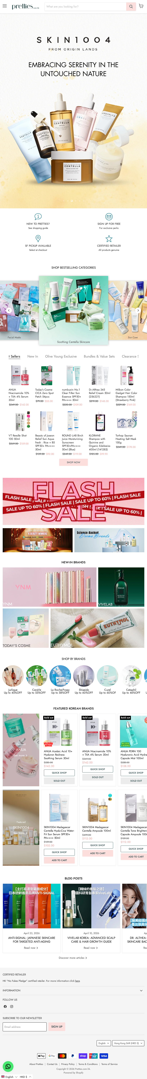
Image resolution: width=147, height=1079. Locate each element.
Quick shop (59, 772)
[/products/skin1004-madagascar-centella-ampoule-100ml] (98, 808)
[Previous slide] (9, 110)
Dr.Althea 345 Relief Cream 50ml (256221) (99, 393)
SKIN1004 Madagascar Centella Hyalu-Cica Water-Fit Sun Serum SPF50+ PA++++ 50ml (59, 832)
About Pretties (36, 1064)
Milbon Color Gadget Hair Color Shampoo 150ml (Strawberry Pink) (126, 395)
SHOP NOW (73, 462)
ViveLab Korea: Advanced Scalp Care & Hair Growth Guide (91, 940)
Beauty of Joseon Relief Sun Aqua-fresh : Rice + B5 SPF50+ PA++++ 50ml (45, 442)
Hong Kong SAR (126, 1043)
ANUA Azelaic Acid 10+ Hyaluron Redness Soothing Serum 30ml (58, 754)
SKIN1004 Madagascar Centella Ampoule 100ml (96, 829)
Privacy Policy (68, 1064)
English (102, 1043)
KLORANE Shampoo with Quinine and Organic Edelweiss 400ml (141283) (99, 442)
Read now (30, 948)
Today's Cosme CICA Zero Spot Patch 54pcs (44, 393)
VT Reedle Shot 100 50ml (18, 437)
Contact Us (52, 1064)
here (77, 981)
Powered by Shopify (73, 1072)
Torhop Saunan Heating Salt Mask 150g (126, 439)
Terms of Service (109, 1064)
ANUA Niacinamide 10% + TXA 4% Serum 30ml (19, 395)
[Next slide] (137, 110)
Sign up (56, 1027)
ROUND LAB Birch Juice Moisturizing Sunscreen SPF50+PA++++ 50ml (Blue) (72, 442)
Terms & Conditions (88, 1064)
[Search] (131, 6)
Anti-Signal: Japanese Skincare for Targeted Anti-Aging (31, 940)
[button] (9, 1076)
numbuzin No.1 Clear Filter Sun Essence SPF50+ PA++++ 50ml (71, 395)
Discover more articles (72, 958)
